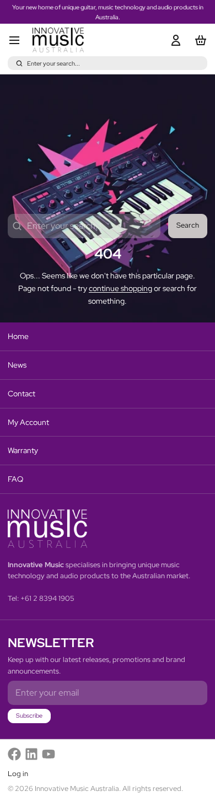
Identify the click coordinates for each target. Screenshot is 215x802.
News (17, 365)
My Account (28, 422)
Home (18, 336)
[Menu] (18, 40)
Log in (18, 773)
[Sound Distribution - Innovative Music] (58, 40)
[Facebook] (14, 754)
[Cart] (198, 40)
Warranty (23, 450)
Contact (21, 394)
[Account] (173, 40)
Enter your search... (53, 63)
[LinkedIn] (31, 754)
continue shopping (120, 288)
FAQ (15, 479)
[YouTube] (48, 754)
